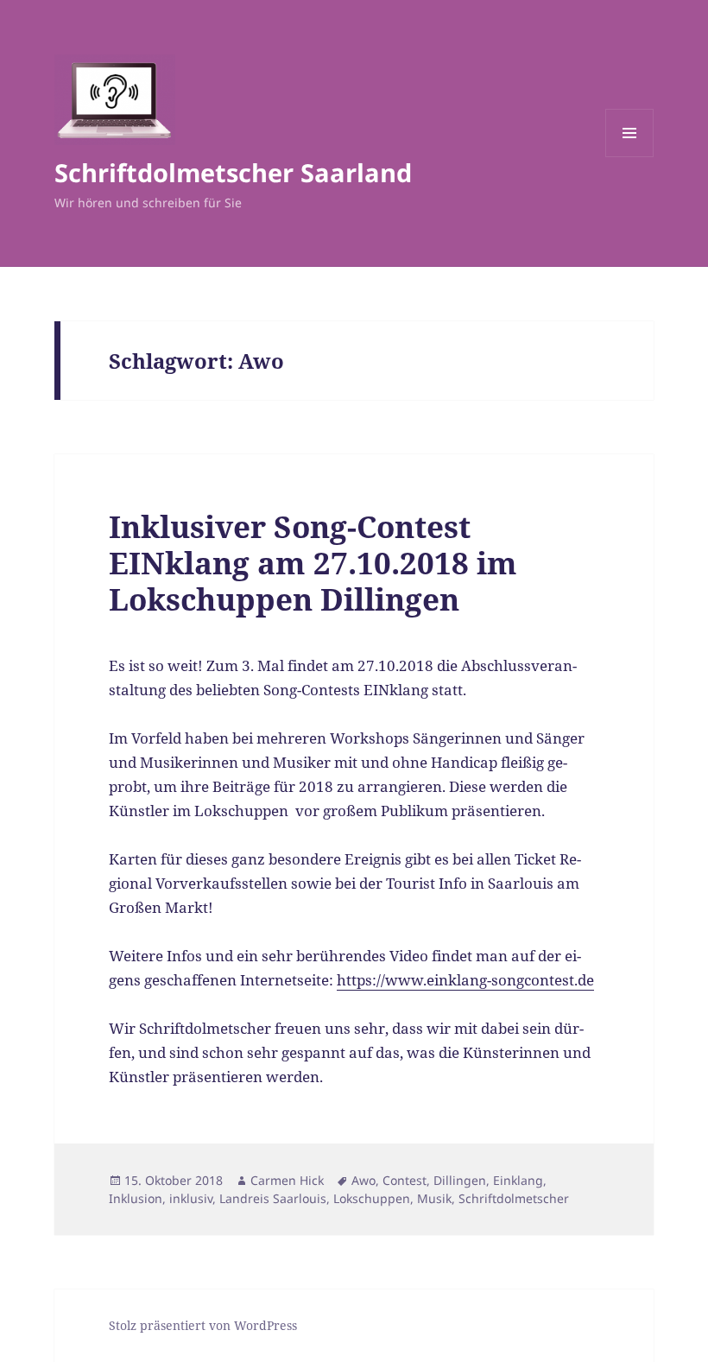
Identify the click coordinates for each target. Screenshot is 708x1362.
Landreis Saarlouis (272, 1198)
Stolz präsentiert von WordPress (203, 1325)
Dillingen (459, 1180)
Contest (404, 1180)
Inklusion (135, 1198)
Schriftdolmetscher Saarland (233, 172)
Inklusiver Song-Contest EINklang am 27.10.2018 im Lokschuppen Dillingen (313, 562)
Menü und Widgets (630, 156)
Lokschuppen (371, 1198)
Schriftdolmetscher (513, 1198)
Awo (363, 1180)
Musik (434, 1198)
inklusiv (190, 1198)
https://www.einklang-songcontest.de (465, 980)
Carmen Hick (287, 1180)
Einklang (518, 1180)
